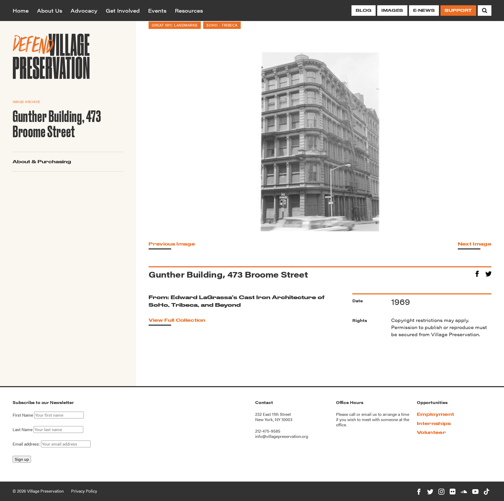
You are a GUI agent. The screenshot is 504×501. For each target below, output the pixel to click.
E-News (424, 10)
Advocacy (84, 10)
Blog (363, 10)
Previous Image (172, 243)
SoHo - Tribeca (222, 25)
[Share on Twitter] (488, 273)
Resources (189, 10)
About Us (49, 10)
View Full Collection (177, 320)
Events (157, 10)
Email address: (27, 444)
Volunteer (431, 432)
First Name (23, 415)
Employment (435, 414)
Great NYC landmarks (175, 25)
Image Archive (26, 101)
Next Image (474, 243)
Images (392, 10)
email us (369, 414)
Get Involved (123, 10)
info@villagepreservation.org (281, 436)
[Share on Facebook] (477, 273)
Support (458, 10)
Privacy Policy (84, 491)
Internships (434, 423)
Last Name (23, 429)
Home (21, 10)
